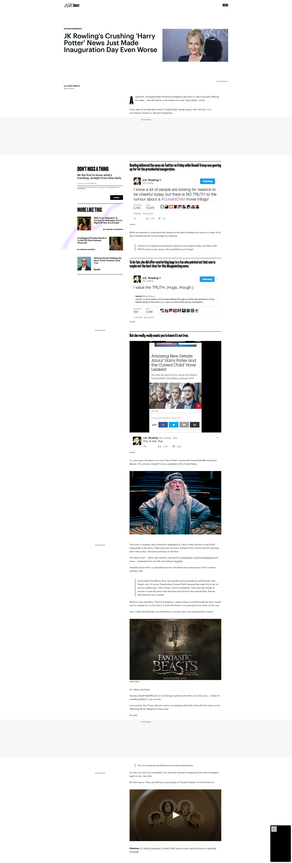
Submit (117, 197)
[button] (175, 815)
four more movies (167, 782)
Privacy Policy (81, 188)
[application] (175, 815)
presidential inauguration (160, 169)
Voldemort (178, 96)
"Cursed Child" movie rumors (177, 109)
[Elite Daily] (72, 5)
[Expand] (273, 827)
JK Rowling (151, 96)
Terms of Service (112, 187)
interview (177, 705)
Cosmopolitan (186, 557)
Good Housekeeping (204, 557)
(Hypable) (134, 851)
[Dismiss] (288, 827)
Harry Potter (191, 100)
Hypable (178, 561)
